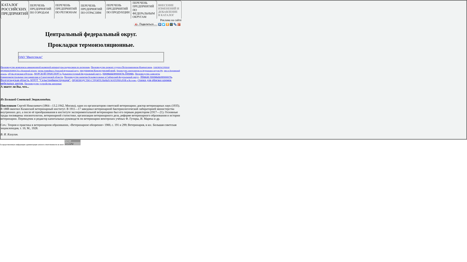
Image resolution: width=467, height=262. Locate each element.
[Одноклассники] (167, 24)
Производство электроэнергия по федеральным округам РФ (140, 71)
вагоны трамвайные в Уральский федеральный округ (58, 71)
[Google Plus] (179, 24)
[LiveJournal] (175, 24)
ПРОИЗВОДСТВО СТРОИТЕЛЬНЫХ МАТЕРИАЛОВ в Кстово (104, 80)
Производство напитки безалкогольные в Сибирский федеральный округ (101, 77)
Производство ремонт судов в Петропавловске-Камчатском (121, 67)
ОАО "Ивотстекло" (31, 57)
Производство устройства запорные (43, 83)
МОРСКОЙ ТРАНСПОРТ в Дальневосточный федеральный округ (67, 73)
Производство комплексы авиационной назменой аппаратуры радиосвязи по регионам (45, 67)
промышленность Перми (118, 73)
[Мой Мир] (171, 24)
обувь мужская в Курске (20, 73)
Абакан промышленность (156, 76)
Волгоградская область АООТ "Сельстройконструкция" (35, 80)
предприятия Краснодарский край (97, 70)
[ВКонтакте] (160, 24)
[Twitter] (164, 24)
